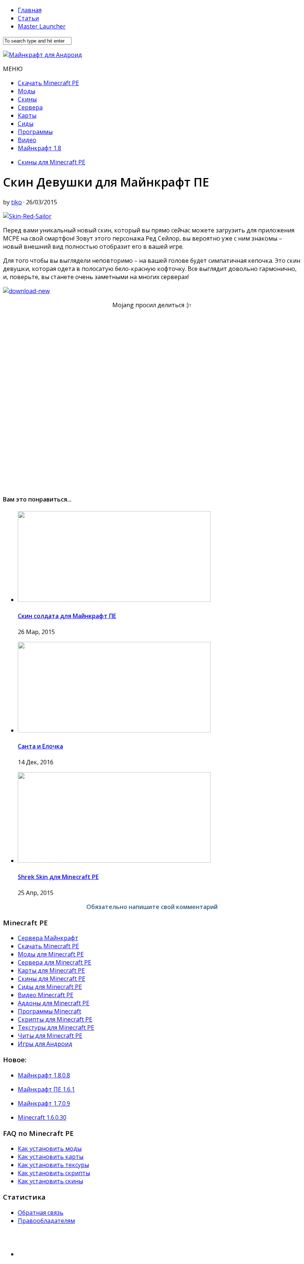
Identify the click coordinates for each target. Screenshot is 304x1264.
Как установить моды (50, 1148)
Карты (27, 115)
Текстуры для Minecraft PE (56, 1027)
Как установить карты (50, 1157)
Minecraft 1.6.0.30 (42, 1117)
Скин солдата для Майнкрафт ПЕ (67, 616)
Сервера (30, 107)
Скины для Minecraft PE (51, 162)
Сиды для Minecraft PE (50, 987)
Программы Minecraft (49, 1011)
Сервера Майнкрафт (48, 938)
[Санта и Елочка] (114, 730)
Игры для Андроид (45, 1044)
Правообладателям (46, 1221)
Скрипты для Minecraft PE (55, 1019)
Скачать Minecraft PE (48, 83)
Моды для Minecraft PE (51, 954)
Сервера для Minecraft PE (54, 962)
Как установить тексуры (53, 1165)
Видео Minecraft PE (45, 995)
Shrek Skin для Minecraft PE (58, 877)
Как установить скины (50, 1181)
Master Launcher (42, 26)
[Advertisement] (152, 398)
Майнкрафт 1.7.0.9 (44, 1103)
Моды (26, 91)
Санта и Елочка (40, 746)
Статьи (28, 18)
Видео (27, 140)
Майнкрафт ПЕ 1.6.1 (46, 1089)
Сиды (25, 124)
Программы (35, 132)
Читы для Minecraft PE (50, 1036)
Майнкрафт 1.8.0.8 (44, 1075)
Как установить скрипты (54, 1173)
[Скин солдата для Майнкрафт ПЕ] (114, 600)
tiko (16, 202)
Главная (30, 10)
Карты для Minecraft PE (51, 970)
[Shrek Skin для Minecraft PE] (114, 860)
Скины (27, 99)
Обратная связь (40, 1212)
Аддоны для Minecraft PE (53, 1003)
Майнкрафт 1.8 (39, 148)
